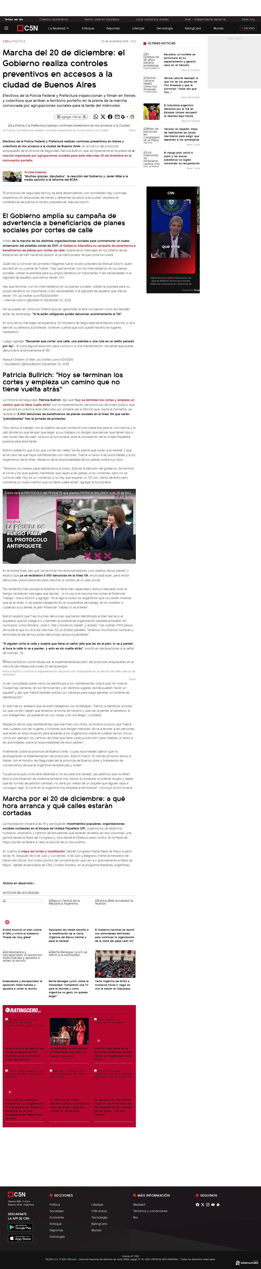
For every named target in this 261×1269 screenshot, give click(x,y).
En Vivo (249, 28)
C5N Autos (99, 1211)
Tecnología (164, 28)
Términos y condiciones (150, 1211)
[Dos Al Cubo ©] (247, 1264)
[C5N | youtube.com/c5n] (213, 1204)
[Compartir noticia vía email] (117, 116)
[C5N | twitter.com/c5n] (203, 1204)
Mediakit (139, 1204)
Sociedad (56, 1211)
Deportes (113, 28)
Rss (135, 1217)
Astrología (57, 1236)
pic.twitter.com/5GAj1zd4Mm (38, 295)
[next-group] (197, 240)
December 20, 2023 (57, 300)
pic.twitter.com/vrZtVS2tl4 (55, 359)
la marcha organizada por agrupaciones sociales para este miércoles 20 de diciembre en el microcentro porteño (68, 155)
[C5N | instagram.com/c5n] (208, 1204)
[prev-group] (148, 240)
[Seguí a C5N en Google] (123, 118)
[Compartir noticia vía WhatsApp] (95, 116)
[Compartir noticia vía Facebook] (110, 116)
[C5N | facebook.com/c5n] (198, 1204)
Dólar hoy (248, 19)
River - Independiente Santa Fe (205, 19)
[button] (132, 116)
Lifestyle (138, 28)
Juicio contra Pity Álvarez (152, 19)
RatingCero (193, 28)
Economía (57, 1217)
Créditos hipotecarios (53, 19)
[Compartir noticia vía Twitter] (103, 116)
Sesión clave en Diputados (102, 19)
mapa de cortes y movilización (43, 851)
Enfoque (88, 28)
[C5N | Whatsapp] (219, 1204)
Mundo (218, 28)
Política (19, 41)
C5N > (7, 41)
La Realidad (56, 28)
